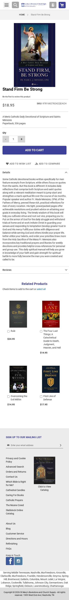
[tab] (34, 172)
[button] (52, 5)
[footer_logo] (44, 483)
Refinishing (11, 543)
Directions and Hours (17, 538)
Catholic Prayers (14, 500)
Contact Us (11, 476)
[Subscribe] (60, 445)
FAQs (8, 548)
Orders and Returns (16, 471)
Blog (8, 528)
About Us (10, 523)
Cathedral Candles (15, 490)
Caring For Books (15, 495)
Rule (13, 331)
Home (22, 15)
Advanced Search (15, 466)
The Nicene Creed (15, 505)
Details (6, 172)
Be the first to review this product (16, 97)
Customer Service (15, 533)
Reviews (7, 270)
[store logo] (34, 5)
